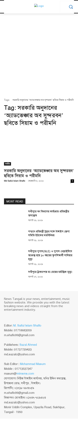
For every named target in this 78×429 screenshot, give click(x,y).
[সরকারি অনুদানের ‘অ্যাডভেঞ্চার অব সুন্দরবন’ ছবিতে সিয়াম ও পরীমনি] (39, 148)
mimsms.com (25, 374)
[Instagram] (12, 316)
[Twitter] (18, 316)
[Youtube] (23, 316)
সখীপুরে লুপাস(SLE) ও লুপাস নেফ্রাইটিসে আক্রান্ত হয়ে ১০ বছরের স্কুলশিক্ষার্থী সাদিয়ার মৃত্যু (50, 255)
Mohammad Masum (33, 364)
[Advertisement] (39, 57)
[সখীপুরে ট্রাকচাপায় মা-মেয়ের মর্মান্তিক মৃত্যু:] (14, 277)
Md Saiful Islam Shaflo (14, 180)
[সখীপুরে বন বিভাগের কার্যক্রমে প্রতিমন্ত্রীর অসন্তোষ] (14, 217)
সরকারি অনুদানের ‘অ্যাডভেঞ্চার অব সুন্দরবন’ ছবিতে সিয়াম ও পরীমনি (39, 173)
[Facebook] (7, 316)
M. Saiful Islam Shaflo (27, 326)
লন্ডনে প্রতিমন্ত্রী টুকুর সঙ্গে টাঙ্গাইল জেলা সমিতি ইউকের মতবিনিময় (49, 233)
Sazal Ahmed (28, 345)
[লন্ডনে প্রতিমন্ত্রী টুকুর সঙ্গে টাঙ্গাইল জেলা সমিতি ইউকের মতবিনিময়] (14, 237)
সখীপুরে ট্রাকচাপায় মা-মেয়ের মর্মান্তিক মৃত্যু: (50, 272)
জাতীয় (7, 163)
